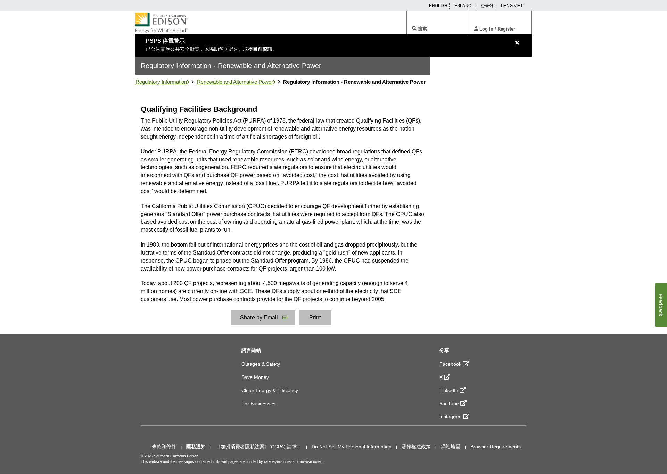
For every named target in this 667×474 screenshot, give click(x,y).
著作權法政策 (416, 446)
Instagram (450, 416)
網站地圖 (450, 446)
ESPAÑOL (464, 5)
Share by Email (259, 318)
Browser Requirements (495, 446)
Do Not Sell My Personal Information (352, 446)
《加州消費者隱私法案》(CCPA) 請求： (259, 446)
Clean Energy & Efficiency (269, 390)
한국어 (487, 5)
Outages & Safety (260, 364)
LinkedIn (448, 390)
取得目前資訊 (257, 49)
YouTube (449, 403)
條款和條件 (164, 446)
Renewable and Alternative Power (235, 82)
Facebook (450, 364)
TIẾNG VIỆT (511, 5)
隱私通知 (196, 446)
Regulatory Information (161, 82)
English (438, 5)
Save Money (255, 377)
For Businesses (258, 403)
